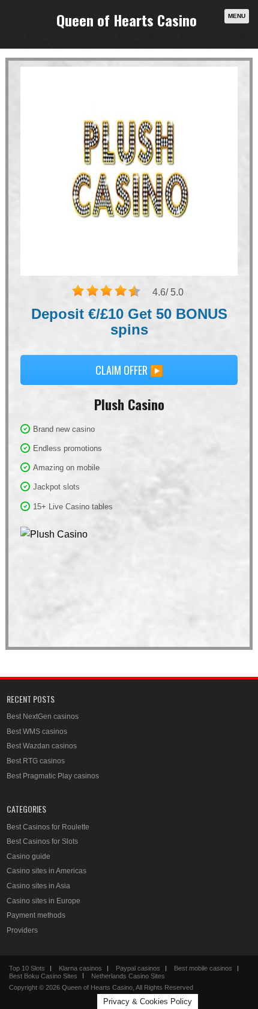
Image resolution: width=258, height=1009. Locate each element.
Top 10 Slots (27, 968)
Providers (22, 930)
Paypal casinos (138, 968)
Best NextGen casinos (43, 716)
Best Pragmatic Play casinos (53, 776)
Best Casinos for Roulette (48, 827)
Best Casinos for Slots (42, 841)
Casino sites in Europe (43, 901)
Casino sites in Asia (38, 886)
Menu (236, 16)
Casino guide (28, 856)
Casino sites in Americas (46, 871)
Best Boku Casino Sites (43, 976)
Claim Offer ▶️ (129, 370)
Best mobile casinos (203, 968)
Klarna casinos (80, 968)
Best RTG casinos (36, 761)
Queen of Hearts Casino (126, 20)
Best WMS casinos (37, 731)
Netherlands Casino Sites (128, 976)
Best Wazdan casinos (42, 746)
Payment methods (36, 915)
